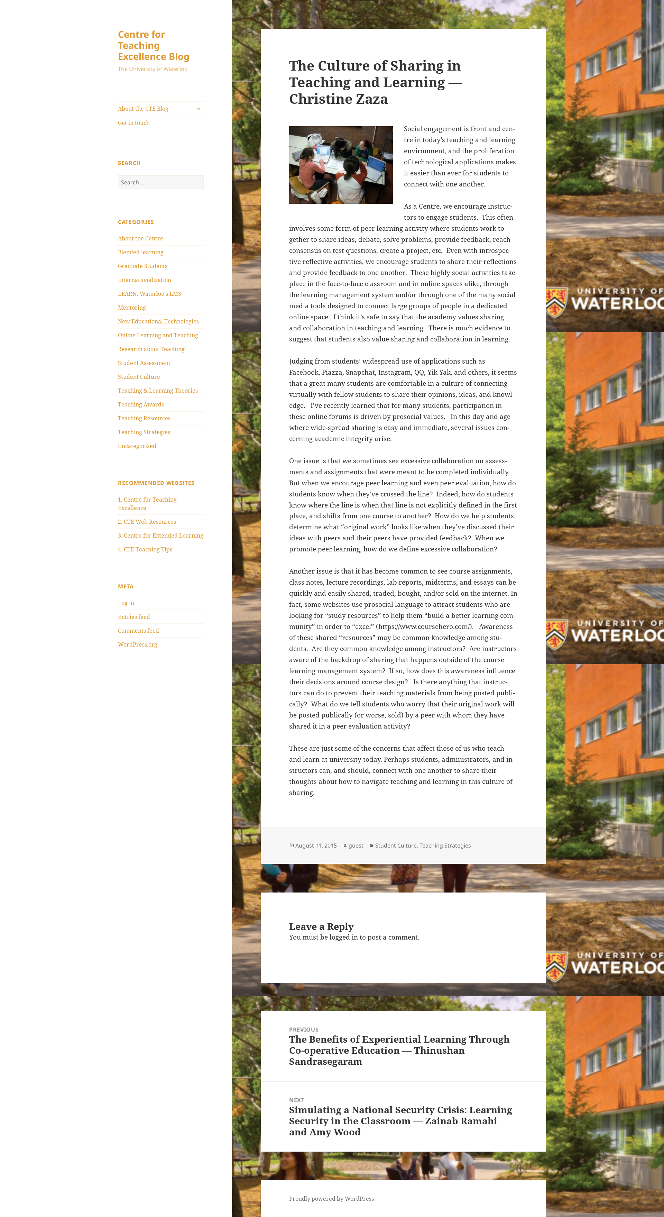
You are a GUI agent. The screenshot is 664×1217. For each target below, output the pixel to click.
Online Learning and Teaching (158, 335)
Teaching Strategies (144, 432)
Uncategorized (137, 446)
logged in (344, 937)
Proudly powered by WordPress (331, 1198)
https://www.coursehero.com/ (424, 626)
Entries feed (134, 617)
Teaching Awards (141, 404)
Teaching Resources (144, 418)
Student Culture (139, 377)
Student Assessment (144, 363)
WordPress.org (137, 644)
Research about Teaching (151, 349)
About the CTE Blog (143, 108)
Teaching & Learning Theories (158, 390)
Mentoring (132, 307)
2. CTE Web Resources (147, 521)
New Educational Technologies (158, 321)
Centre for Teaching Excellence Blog (154, 45)
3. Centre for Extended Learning (160, 535)
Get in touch (134, 123)
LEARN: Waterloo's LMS (149, 294)
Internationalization (144, 280)
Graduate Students (142, 266)
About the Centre (140, 238)
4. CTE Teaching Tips (145, 549)
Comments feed (138, 630)
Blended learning (141, 252)
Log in (126, 603)
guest (356, 845)
